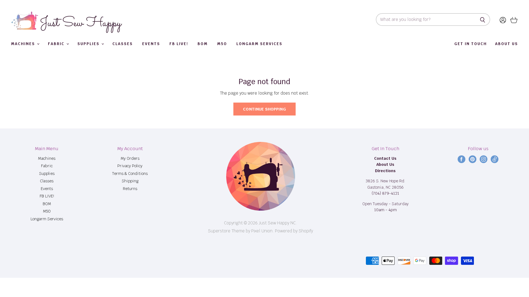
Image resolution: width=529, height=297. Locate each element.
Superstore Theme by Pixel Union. (241, 230)
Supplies (89, 44)
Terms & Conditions (130, 173)
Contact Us (385, 158)
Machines (23, 44)
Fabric (57, 44)
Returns (130, 188)
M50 (222, 44)
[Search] (483, 19)
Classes (122, 44)
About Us (506, 44)
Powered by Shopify (294, 230)
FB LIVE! (178, 44)
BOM (203, 44)
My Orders (130, 158)
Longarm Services (259, 44)
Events (151, 44)
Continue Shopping (264, 109)
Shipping (130, 180)
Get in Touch (470, 44)
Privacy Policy (129, 165)
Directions (385, 170)
